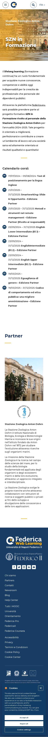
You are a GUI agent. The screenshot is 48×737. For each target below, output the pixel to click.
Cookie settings (24, 730)
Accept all (24, 718)
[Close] (40, 688)
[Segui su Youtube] (34, 567)
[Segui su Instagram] (24, 567)
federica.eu (38, 105)
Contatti (9, 585)
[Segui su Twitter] (19, 567)
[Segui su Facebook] (14, 567)
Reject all (24, 724)
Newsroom (11, 590)
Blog (7, 595)
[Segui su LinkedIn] (29, 567)
